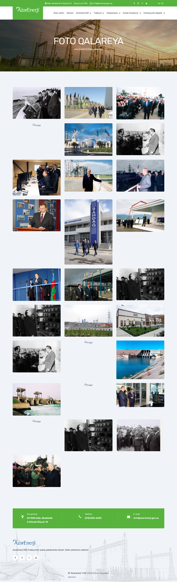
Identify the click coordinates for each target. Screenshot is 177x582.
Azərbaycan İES (25, 119)
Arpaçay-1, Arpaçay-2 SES (133, 378)
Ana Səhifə (80, 49)
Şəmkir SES (126, 155)
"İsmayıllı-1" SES (129, 415)
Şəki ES (21, 300)
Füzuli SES (74, 336)
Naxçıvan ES (127, 300)
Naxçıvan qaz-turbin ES (28, 336)
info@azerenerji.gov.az (102, 3)
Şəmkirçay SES (24, 378)
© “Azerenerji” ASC (77, 573)
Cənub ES (74, 119)
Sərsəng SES (127, 451)
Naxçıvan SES (75, 451)
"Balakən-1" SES (25, 451)
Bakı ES (21, 264)
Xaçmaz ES (74, 300)
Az (159, 3)
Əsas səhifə (59, 13)
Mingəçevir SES (25, 155)
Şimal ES (73, 155)
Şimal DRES (22, 486)
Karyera (70, 13)
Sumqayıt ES (127, 119)
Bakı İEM (125, 195)
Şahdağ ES (74, 264)
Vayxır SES (74, 415)
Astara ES (125, 264)
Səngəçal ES (23, 195)
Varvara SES (23, 415)
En (162, 3)
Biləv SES (74, 378)
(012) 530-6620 (93, 518)
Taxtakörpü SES (129, 336)
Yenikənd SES (76, 195)
